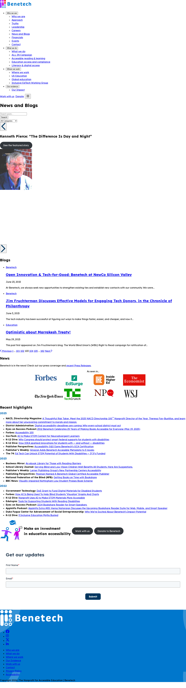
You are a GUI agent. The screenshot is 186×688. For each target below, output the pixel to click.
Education (11, 324)
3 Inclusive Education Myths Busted (38, 515)
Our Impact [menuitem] (18, 89)
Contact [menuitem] (16, 44)
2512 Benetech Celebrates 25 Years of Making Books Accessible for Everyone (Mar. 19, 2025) (88, 429)
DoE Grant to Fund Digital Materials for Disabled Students (69, 490)
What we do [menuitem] (18, 51)
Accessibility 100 (24, 432)
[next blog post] (3, 248)
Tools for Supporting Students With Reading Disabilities (49, 501)
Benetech (11, 267)
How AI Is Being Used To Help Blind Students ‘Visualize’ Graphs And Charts (57, 494)
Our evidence (12, 86)
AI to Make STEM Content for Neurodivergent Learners (48, 436)
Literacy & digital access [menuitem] (26, 65)
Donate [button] (19, 96)
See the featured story (16, 145)
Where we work (13, 69)
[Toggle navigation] (28, 96)
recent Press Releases (78, 365)
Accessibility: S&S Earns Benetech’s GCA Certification (64, 446)
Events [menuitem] (15, 40)
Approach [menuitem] (17, 19)
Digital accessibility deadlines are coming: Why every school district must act (78, 425)
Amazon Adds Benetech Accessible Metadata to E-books (62, 450)
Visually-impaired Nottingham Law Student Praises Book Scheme (56, 480)
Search (4, 117)
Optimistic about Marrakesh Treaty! (38, 332)
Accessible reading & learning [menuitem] (28, 58)
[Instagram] (7, 636)
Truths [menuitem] (15, 23)
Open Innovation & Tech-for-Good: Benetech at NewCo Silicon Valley (69, 274)
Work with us (13, 664)
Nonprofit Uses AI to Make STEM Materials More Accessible (51, 497)
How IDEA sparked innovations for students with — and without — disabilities (61, 443)
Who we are (12, 13)
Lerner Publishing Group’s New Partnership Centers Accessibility (65, 470)
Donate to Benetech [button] (109, 531)
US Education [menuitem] (19, 75)
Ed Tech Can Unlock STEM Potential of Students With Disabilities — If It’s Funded (60, 453)
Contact (10, 667)
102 (22, 351)
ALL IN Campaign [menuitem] (22, 54)
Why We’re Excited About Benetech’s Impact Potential (115, 511)
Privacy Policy (14, 671)
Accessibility (12, 674)
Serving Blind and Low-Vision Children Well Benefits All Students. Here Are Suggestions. (84, 466)
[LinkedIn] (7, 644)
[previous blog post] (3, 126)
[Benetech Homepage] (31, 625)
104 (31, 351)
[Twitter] (7, 640)
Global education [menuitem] (21, 79)
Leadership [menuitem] (18, 26)
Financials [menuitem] (17, 37)
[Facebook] (7, 632)
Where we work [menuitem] (20, 72)
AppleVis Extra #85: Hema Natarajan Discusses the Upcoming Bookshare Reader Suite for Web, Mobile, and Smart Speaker (97, 508)
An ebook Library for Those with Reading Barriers (53, 463)
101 (18, 351)
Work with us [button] (7, 96)
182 (42, 351)
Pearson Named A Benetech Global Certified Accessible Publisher (72, 473)
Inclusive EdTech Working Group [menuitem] (30, 82)
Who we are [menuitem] (18, 16)
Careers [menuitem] (16, 30)
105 (36, 351)
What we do (12, 48)
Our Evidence (13, 660)
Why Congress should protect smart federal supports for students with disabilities (64, 439)
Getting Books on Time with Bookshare (75, 477)
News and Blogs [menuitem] (21, 33)
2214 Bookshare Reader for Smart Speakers (62, 504)
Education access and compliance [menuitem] (31, 61)
